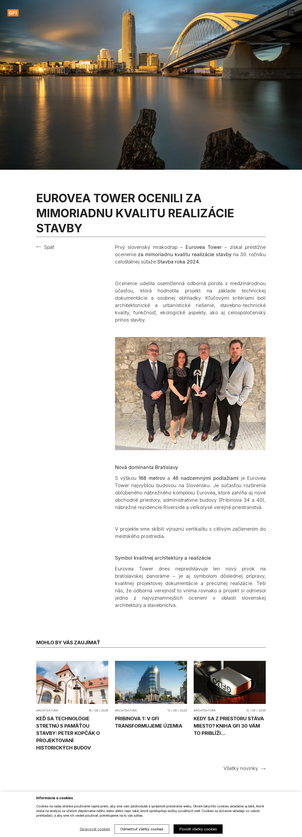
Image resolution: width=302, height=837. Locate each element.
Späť (49, 247)
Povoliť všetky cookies (198, 829)
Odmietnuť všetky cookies (141, 829)
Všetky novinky (241, 768)
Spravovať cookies (95, 829)
